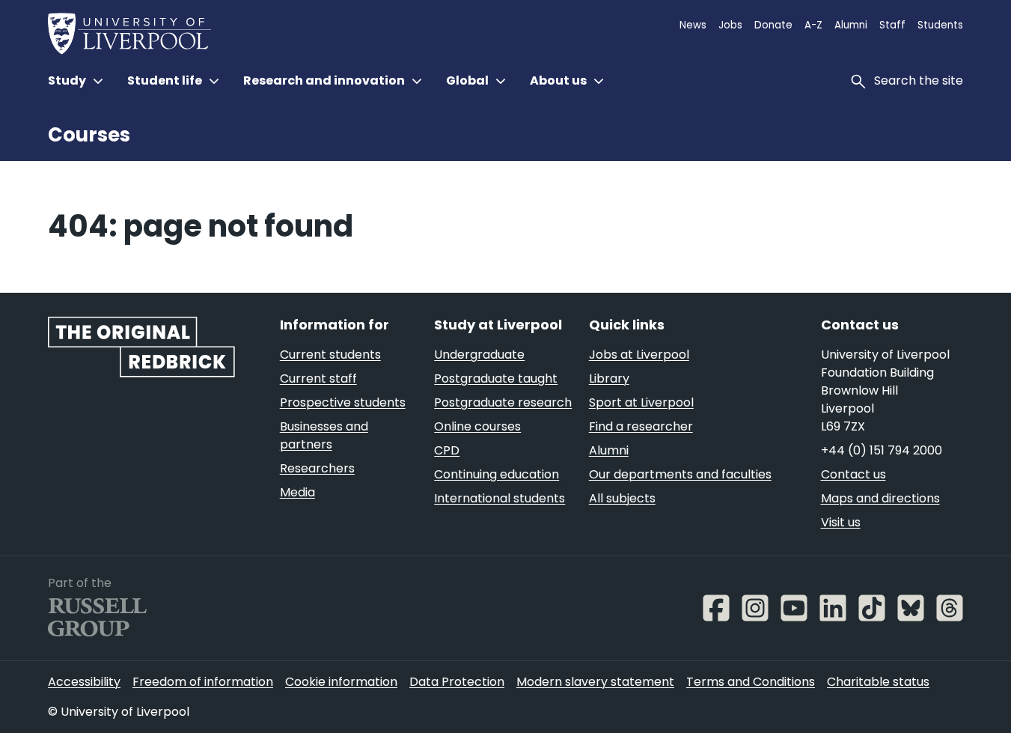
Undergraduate (479, 354)
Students (940, 25)
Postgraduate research (503, 402)
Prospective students (343, 402)
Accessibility (84, 681)
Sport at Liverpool (641, 402)
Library (609, 378)
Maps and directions (880, 498)
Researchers (317, 468)
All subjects (622, 498)
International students (499, 498)
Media (297, 492)
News (692, 25)
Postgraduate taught (496, 378)
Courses (89, 134)
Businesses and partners (324, 435)
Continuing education (496, 474)
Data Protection (456, 681)
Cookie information (341, 681)
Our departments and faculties (680, 474)
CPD (446, 450)
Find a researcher (641, 426)
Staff (892, 25)
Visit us (841, 522)
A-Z (813, 25)
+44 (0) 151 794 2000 (881, 450)
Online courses (477, 426)
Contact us (853, 474)
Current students (330, 354)
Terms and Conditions (750, 681)
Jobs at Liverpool (639, 354)
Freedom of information (202, 681)
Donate (773, 25)
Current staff (318, 378)
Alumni (850, 25)
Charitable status (878, 681)
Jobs (730, 25)
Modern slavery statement (595, 681)
